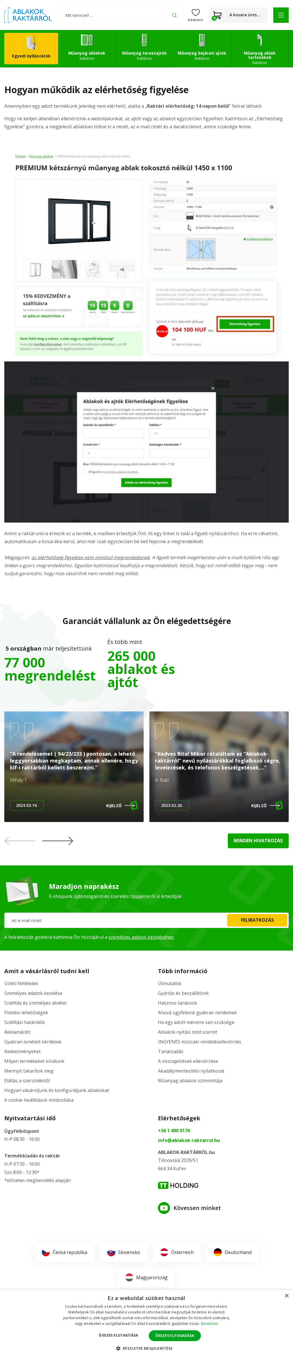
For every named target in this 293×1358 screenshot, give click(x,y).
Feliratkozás (257, 920)
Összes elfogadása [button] (174, 1335)
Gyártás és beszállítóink (183, 993)
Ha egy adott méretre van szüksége (196, 1022)
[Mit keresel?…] (120, 15)
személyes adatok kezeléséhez (141, 937)
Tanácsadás (170, 1051)
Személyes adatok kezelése (33, 993)
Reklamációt (17, 1032)
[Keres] (174, 15)
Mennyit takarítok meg (29, 1071)
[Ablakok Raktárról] (28, 15)
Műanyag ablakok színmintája (190, 1080)
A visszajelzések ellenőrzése (188, 1061)
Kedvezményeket (22, 1051)
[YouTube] (164, 1208)
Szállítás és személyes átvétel (35, 1003)
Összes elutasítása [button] (118, 1335)
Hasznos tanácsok (177, 1003)
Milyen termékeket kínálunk (34, 1061)
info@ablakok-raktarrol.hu (189, 1140)
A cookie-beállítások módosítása (39, 1100)
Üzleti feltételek (21, 983)
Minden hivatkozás (258, 840)
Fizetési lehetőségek (26, 1012)
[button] (281, 15)
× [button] (286, 1296)
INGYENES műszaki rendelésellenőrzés (199, 1042)
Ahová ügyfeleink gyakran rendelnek (197, 1012)
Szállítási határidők (24, 1022)
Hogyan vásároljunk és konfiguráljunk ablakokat (56, 1090)
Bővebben (209, 1323)
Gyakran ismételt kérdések (33, 1042)
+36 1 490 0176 (174, 1130)
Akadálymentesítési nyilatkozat (191, 1071)
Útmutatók (169, 983)
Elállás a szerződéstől (27, 1080)
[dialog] (146, 1324)
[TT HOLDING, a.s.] (178, 1185)
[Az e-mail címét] (146, 920)
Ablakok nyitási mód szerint (187, 1032)
